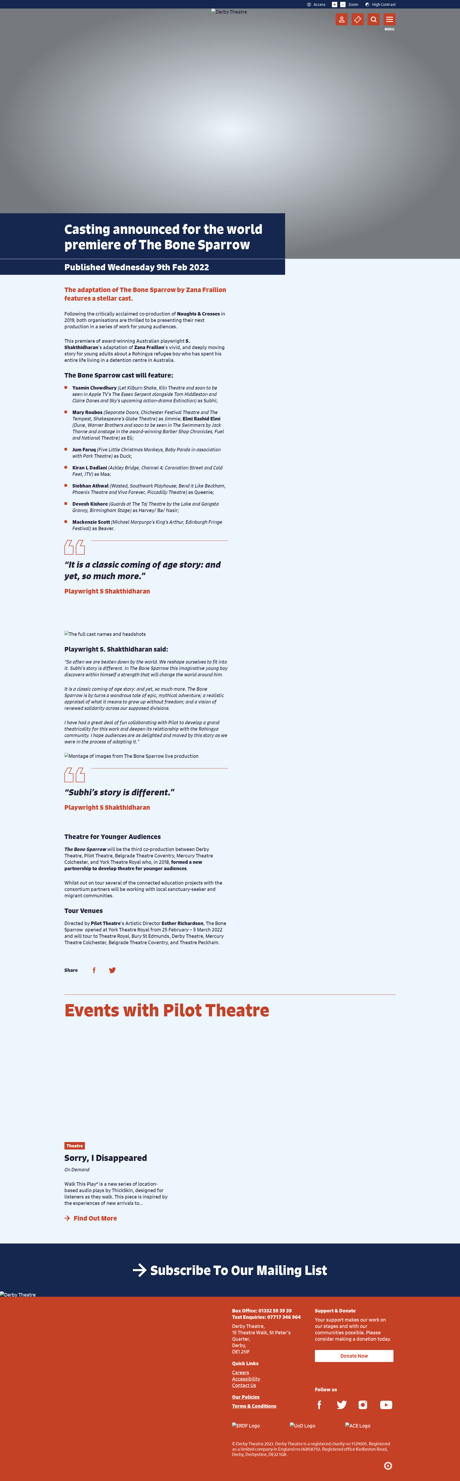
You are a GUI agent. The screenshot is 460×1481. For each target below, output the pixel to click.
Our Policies (246, 1397)
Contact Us (244, 1385)
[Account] (342, 19)
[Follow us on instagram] (363, 1404)
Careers (240, 1372)
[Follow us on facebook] (319, 1404)
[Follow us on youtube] (384, 1404)
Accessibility (246, 1379)
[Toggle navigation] (390, 19)
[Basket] (358, 19)
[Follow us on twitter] (341, 1404)
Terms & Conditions (254, 1406)
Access (320, 4)
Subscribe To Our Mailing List (238, 1270)
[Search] (374, 19)
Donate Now (354, 1356)
